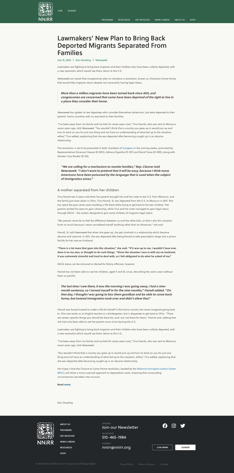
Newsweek (101, 60)
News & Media (162, 19)
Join (60, 10)
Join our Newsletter (120, 427)
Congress (128, 148)
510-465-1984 (114, 437)
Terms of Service (147, 464)
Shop (193, 19)
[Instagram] (173, 425)
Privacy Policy (126, 464)
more (67, 384)
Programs (107, 19)
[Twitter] (182, 425)
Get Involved (142, 19)
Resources (124, 19)
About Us (180, 19)
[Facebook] (164, 425)
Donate (72, 10)
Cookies (164, 464)
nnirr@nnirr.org (116, 447)
